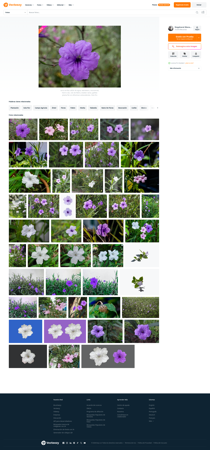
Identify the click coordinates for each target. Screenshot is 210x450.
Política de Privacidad (145, 443)
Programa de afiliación (95, 412)
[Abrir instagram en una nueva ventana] (67, 443)
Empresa (56, 415)
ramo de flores (107, 108)
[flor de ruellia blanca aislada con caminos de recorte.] (25, 331)
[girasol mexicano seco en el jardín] (104, 307)
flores (63, 108)
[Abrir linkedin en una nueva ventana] (70, 443)
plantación (15, 108)
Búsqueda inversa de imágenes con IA (61, 425)
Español (152, 408)
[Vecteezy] (13, 5)
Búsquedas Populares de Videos (96, 426)
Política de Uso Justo (160, 443)
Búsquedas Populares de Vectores (96, 416)
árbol (54, 108)
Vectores (28, 5)
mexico (144, 108)
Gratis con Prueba (184, 37)
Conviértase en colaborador (122, 416)
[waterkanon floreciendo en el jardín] (28, 154)
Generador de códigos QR (63, 433)
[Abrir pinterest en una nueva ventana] (74, 443)
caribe (134, 108)
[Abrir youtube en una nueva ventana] (85, 443)
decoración (122, 108)
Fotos (39, 5)
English (151, 405)
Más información (175, 68)
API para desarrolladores (62, 421)
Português (153, 412)
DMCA (89, 408)
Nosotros (120, 412)
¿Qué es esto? (189, 63)
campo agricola (41, 108)
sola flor (26, 108)
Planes (154, 5)
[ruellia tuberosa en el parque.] (105, 331)
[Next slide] (155, 108)
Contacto (120, 408)
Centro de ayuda (123, 405)
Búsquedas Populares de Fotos (96, 421)
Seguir (197, 29)
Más (70, 5)
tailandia (93, 108)
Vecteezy (56, 408)
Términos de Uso (130, 443)
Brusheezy (57, 405)
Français (152, 418)
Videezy (56, 412)
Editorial (60, 5)
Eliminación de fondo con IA (63, 429)
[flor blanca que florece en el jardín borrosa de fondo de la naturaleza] (17, 206)
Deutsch (152, 415)
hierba (82, 108)
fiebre (72, 108)
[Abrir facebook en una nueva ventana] (63, 443)
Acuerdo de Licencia (94, 405)
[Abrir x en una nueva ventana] (81, 443)
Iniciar (199, 5)
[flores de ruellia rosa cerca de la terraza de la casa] (53, 307)
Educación (57, 418)
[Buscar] (197, 12)
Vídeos (49, 5)
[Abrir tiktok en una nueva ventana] (77, 443)
